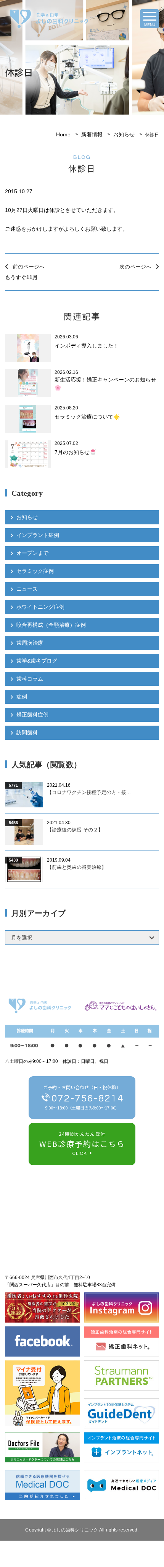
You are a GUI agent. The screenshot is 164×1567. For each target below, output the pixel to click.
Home (63, 134)
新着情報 (92, 134)
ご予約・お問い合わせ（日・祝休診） (83, 1097)
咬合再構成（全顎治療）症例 (51, 625)
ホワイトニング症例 (40, 607)
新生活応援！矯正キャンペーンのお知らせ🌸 (105, 384)
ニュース (27, 589)
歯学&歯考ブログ (36, 661)
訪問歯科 (27, 732)
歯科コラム (29, 679)
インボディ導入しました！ (87, 346)
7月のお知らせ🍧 (75, 452)
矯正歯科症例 (32, 715)
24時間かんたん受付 (82, 1143)
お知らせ (124, 134)
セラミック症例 (35, 571)
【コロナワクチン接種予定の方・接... (89, 792)
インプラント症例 (37, 535)
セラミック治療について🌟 (87, 417)
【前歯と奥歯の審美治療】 (76, 867)
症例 (21, 697)
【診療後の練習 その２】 (75, 830)
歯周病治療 (29, 643)
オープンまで (32, 553)
